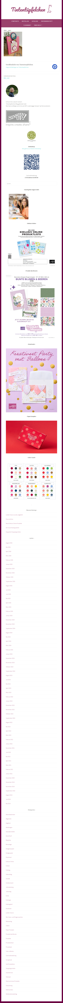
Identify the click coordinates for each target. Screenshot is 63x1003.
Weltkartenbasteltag (11, 994)
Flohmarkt (27, 25)
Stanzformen (9, 972)
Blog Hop (8, 840)
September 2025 (10, 581)
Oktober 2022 (9, 714)
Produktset (9, 947)
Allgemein (8, 819)
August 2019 (9, 795)
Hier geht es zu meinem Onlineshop (31, 148)
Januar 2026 (9, 564)
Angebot (8, 823)
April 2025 (8, 603)
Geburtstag (9, 874)
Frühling (8, 870)
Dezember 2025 (10, 568)
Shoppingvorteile (10, 968)
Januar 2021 (9, 773)
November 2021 (10, 748)
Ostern (8, 925)
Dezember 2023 (10, 658)
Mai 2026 (8, 547)
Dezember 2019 (10, 782)
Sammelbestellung (11, 955)
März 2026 (8, 555)
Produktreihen (10, 943)
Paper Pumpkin (10, 930)
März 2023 (8, 692)
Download (8, 857)
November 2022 (10, 709)
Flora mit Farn (9, 519)
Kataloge (35, 21)
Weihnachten (9, 990)
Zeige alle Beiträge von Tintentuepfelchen (17, 67)
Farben (8, 866)
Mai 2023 (8, 684)
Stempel (8, 977)
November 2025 (10, 573)
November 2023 (10, 662)
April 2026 (8, 551)
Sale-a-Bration (10, 951)
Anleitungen (9, 827)
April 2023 (8, 688)
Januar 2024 (9, 654)
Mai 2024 (8, 637)
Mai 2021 (8, 756)
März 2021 (8, 765)
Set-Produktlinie (10, 964)
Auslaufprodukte (10, 831)
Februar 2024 (9, 650)
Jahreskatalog (9, 887)
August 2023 (9, 675)
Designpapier (9, 853)
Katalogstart (9, 904)
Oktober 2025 (9, 577)
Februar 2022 (9, 739)
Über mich (37, 25)
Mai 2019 (8, 803)
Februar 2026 (9, 560)
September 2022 (10, 718)
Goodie (8, 878)
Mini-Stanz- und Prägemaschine (14, 917)
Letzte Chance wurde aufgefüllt (14, 515)
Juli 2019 (8, 799)
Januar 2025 (9, 615)
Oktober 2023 (9, 667)
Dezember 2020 (10, 778)
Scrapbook (9, 960)
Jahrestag (8, 891)
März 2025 (8, 607)
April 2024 (8, 641)
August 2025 (9, 585)
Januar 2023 (9, 701)
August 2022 (9, 722)
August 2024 (9, 632)
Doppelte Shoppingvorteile (13, 532)
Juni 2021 (8, 752)
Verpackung (9, 985)
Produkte (8, 938)
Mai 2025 (8, 598)
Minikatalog (9, 921)
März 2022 (8, 735)
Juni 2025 (8, 594)
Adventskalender (10, 814)
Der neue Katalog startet (12, 527)
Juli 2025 (8, 590)
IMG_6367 (10, 77)
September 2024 (10, 628)
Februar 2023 (9, 697)
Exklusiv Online (10, 861)
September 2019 (10, 791)
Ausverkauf (9, 836)
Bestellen (25, 21)
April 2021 (8, 761)
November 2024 (10, 624)
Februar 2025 (9, 611)
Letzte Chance (10, 913)
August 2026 (9, 543)
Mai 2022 (8, 726)
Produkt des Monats (11, 934)
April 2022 (8, 731)
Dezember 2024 (10, 620)
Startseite (15, 21)
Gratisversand (9, 883)
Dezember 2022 (10, 705)
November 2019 (10, 786)
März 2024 (8, 645)
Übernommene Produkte (12, 981)
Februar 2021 (9, 769)
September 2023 (10, 671)
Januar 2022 (9, 744)
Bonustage (9, 844)
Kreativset (8, 908)
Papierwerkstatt (47, 21)
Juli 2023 (8, 679)
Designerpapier (10, 849)
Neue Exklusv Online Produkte (14, 523)
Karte (7, 896)
